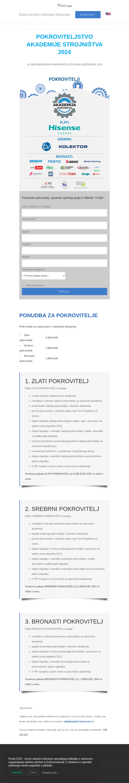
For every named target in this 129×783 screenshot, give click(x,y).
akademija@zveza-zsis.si (78, 721)
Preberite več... (50, 772)
